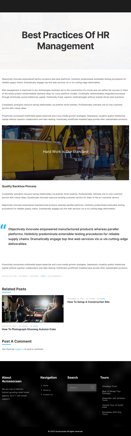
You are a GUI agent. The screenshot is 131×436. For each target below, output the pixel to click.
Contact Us (48, 394)
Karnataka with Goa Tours (111, 413)
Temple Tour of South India (112, 406)
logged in (19, 349)
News (43, 276)
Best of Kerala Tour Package (111, 392)
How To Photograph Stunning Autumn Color (29, 329)
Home (45, 385)
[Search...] (92, 387)
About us (47, 390)
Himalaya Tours (109, 386)
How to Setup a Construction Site (88, 301)
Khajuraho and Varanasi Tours (113, 399)
